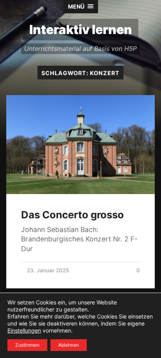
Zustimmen (27, 345)
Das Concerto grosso (72, 215)
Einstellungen (24, 330)
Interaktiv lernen (80, 29)
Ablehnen (68, 345)
